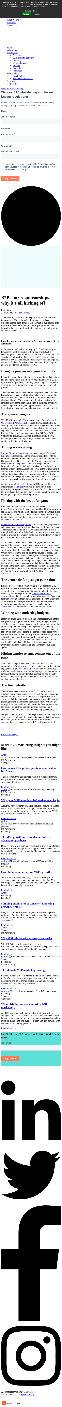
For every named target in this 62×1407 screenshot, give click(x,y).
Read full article (8, 787)
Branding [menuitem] (17, 60)
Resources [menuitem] (11, 22)
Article (4, 755)
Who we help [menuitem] (13, 73)
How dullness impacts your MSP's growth (26, 871)
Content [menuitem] (16, 65)
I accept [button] (26, 14)
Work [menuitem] (9, 47)
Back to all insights (9, 734)
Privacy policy (27, 1394)
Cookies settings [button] (31, 11)
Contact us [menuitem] (12, 83)
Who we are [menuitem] (12, 50)
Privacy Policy (39, 6)
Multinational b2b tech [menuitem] (23, 78)
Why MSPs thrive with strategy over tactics (26, 938)
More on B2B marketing (12, 88)
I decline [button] (37, 14)
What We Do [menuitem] (13, 20)
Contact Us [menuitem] (12, 25)
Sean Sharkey (23, 312)
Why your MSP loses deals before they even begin (30, 800)
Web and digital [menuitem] (20, 63)
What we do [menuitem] (12, 52)
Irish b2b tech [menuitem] (19, 76)
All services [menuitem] (18, 55)
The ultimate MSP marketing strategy (23, 970)
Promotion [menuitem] (17, 70)
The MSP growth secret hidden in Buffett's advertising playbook (26, 839)
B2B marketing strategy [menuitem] (23, 58)
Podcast (4, 956)
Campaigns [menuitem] (18, 68)
